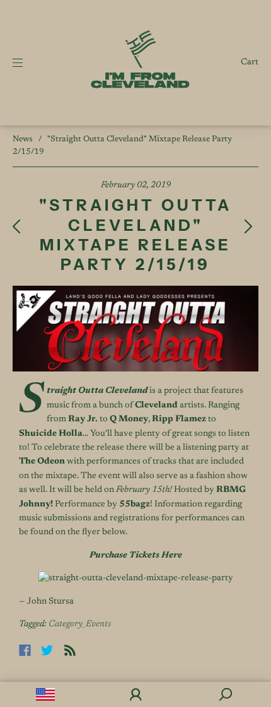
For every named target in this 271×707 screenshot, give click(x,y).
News (23, 139)
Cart (249, 62)
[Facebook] (25, 650)
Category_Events (80, 624)
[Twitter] (47, 650)
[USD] (45, 694)
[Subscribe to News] (70, 650)
